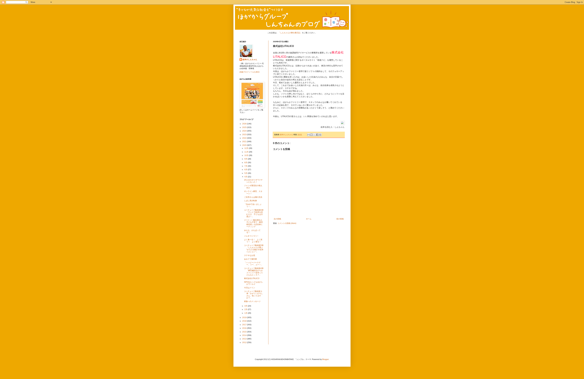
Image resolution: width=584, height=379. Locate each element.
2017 (244, 325)
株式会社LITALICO (251, 278)
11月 (246, 152)
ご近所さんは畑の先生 (253, 197)
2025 (244, 127)
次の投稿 (277, 219)
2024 (244, 131)
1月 (246, 313)
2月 (246, 309)
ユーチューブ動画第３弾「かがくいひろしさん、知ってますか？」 (253, 294)
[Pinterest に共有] (320, 134)
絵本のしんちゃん (250, 59)
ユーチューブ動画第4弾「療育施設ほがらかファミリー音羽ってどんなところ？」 (253, 271)
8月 (246, 162)
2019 (244, 317)
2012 (244, 342)
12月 (246, 148)
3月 (246, 306)
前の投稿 (340, 219)
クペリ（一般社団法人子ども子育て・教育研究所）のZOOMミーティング (253, 223)
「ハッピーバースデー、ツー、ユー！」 (253, 263)
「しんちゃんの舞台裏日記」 (290, 33)
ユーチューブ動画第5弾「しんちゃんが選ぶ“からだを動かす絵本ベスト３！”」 (253, 248)
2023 (244, 134)
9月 (246, 159)
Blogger (325, 359)
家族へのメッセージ (252, 301)
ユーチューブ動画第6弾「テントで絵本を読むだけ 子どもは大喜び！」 (253, 213)
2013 (244, 339)
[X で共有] (314, 134)
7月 (246, 166)
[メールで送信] (308, 134)
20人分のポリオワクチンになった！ (253, 181)
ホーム (308, 219)
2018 (244, 321)
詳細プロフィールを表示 (250, 72)
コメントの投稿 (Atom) (287, 223)
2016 (244, 328)
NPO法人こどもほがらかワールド (253, 283)
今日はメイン (249, 288)
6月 (246, 169)
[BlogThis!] (311, 134)
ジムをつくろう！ (251, 236)
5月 (246, 173)
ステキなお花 (249, 255)
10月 (246, 155)
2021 (244, 141)
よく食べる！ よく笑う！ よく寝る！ (253, 241)
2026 (244, 124)
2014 (244, 335)
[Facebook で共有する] (317, 134)
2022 (244, 138)
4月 (246, 177)
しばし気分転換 (250, 201)
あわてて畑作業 (250, 259)
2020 (244, 145)
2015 (244, 332)
